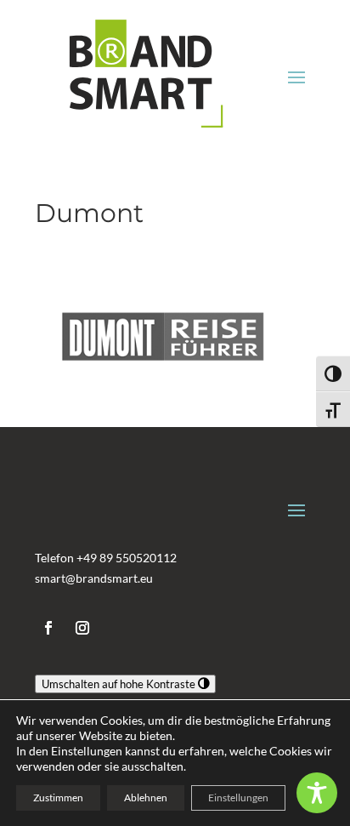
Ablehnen (145, 797)
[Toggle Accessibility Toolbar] (317, 793)
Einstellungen (238, 797)
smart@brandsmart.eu (94, 578)
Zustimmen (58, 797)
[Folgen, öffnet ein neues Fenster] (48, 627)
